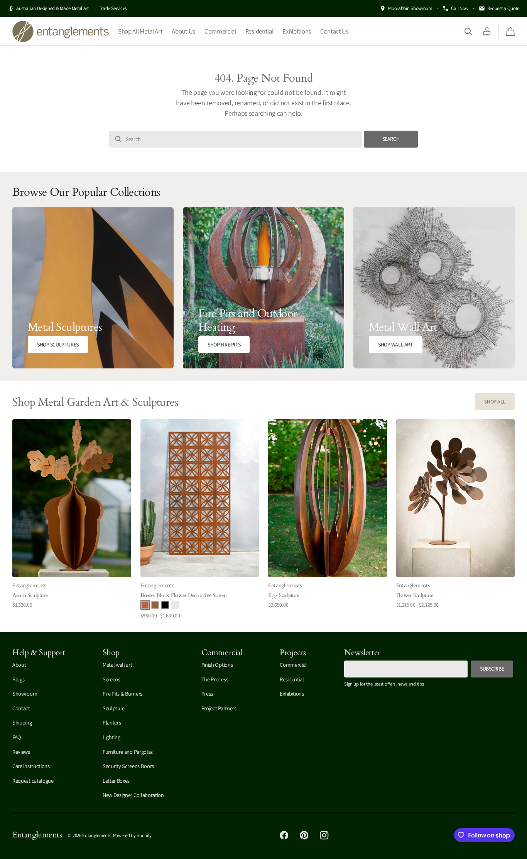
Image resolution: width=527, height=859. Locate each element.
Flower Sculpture (415, 595)
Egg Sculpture (283, 595)
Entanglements (96, 835)
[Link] (93, 287)
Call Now (459, 8)
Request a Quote (503, 8)
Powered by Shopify (132, 835)
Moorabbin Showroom (410, 8)
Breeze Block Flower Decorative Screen (183, 595)
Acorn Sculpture (30, 595)
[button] (468, 31)
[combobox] (235, 139)
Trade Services (113, 8)
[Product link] (71, 519)
